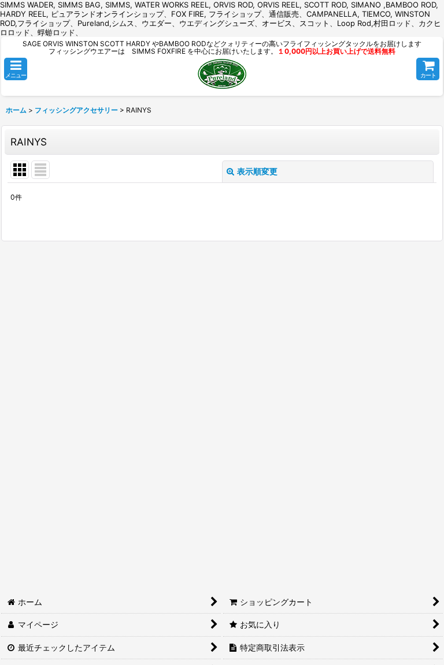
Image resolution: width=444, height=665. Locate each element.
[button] (15, 69)
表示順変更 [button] (257, 171)
